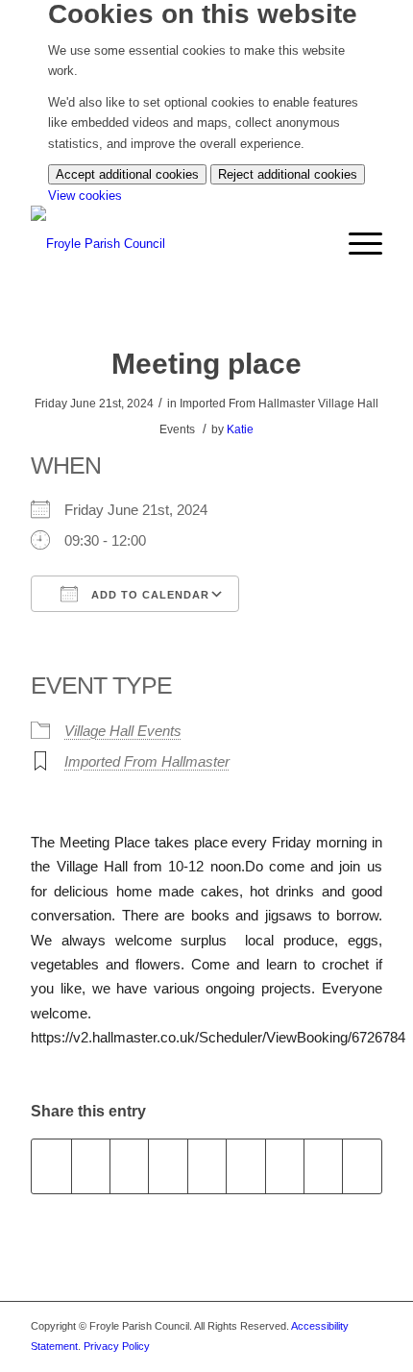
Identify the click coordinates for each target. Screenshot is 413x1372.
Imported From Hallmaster (147, 761)
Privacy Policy (117, 1346)
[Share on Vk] (285, 1165)
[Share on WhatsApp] (129, 1165)
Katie (240, 429)
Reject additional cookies (287, 174)
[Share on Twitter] (90, 1165)
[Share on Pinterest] (167, 1165)
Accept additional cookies (127, 174)
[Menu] (355, 244)
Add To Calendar (148, 594)
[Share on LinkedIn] (207, 1165)
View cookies (85, 195)
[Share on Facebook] (51, 1165)
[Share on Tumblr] (245, 1165)
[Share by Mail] (362, 1165)
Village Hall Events (123, 731)
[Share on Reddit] (323, 1165)
